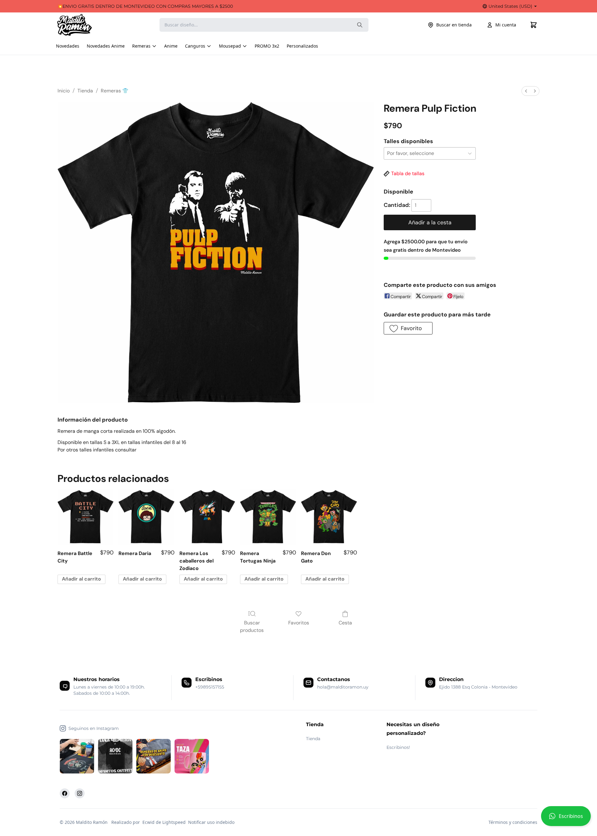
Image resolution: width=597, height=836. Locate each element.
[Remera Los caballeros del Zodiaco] (207, 517)
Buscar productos (252, 626)
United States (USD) (510, 6)
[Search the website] (360, 25)
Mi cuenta (505, 25)
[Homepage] (80, 25)
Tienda (85, 90)
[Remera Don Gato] (329, 517)
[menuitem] (526, 91)
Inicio (64, 90)
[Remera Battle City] (85, 517)
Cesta (345, 622)
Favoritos (298, 622)
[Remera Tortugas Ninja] (268, 517)
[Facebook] (65, 793)
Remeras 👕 (114, 90)
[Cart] (533, 25)
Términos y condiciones (512, 822)
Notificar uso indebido (211, 822)
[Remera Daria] (146, 517)
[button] (566, 818)
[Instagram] (80, 793)
